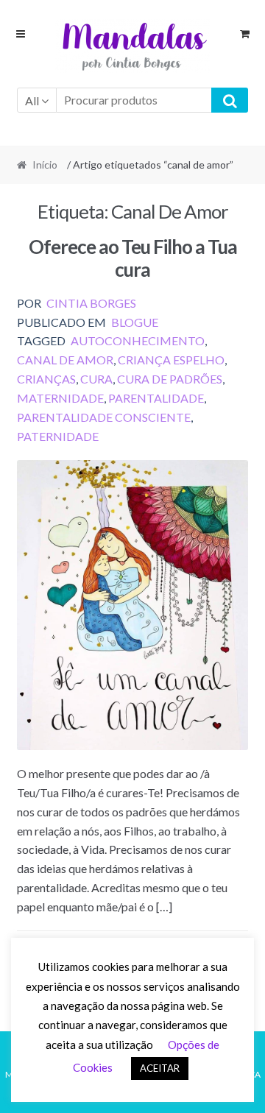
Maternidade (60, 398)
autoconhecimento (138, 340)
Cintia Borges (91, 303)
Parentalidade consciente (104, 417)
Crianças (46, 379)
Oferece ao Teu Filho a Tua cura (133, 258)
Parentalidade (156, 398)
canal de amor (65, 360)
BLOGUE (134, 322)
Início (44, 164)
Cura (96, 379)
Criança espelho (171, 360)
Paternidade (58, 436)
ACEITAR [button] (160, 1068)
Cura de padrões (169, 379)
